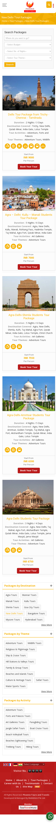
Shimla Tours (12, 607)
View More (46, 624)
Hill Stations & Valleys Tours (20, 661)
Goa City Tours (31, 607)
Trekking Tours (13, 746)
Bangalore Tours (36, 613)
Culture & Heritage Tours (18, 680)
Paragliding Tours (38, 722)
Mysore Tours (13, 619)
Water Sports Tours (16, 686)
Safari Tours (42, 680)
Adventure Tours (14, 643)
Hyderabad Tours (33, 619)
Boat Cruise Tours (39, 728)
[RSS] (37, 786)
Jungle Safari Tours (15, 728)
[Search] (49, 5)
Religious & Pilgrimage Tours (20, 649)
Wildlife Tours (34, 643)
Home (4, 21)
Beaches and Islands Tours (19, 673)
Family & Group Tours (17, 667)
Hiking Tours (32, 746)
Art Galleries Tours (15, 722)
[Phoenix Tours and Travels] (30, 6)
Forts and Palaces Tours (18, 716)
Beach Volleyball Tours (17, 734)
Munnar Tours (29, 595)
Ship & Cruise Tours (16, 655)
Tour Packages (16, 21)
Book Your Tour (28, 166)
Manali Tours (12, 601)
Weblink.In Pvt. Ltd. (36, 798)
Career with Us (12, 783)
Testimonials (32, 783)
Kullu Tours (29, 601)
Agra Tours (11, 595)
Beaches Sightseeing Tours (19, 740)
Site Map (28, 786)
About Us (21, 780)
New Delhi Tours (14, 613)
